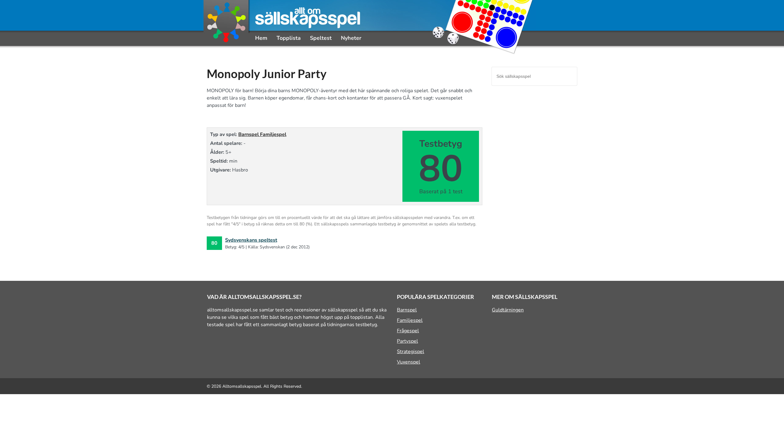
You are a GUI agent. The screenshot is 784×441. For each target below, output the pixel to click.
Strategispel (410, 351)
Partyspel (407, 341)
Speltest (321, 38)
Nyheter (351, 38)
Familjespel (273, 134)
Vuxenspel (408, 362)
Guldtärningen (508, 310)
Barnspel (249, 134)
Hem (261, 38)
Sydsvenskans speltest (251, 240)
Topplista (289, 38)
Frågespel (408, 330)
